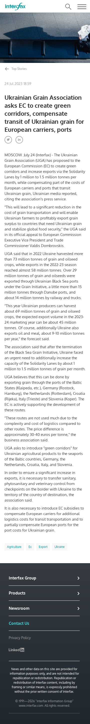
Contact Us (19, 623)
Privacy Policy (20, 638)
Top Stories (19, 69)
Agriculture (14, 547)
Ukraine (59, 547)
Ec (30, 547)
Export (43, 547)
